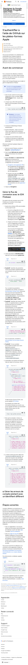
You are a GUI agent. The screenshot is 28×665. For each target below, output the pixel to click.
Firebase (2, 648)
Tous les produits (4, 652)
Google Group (4, 629)
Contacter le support (5, 625)
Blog (2, 613)
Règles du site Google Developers (19, 587)
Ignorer (14, 20)
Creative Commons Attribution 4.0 (12, 585)
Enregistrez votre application (15, 165)
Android (2, 644)
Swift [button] (7, 258)
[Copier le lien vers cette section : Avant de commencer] (4, 70)
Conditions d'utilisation (5, 657)
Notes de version (4, 631)
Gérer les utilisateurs (15, 531)
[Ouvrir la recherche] (16, 1)
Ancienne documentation (6, 636)
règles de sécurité (14, 533)
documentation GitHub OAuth (12, 291)
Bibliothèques (4, 606)
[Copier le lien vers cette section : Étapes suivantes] (20, 505)
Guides (2, 599)
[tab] (7, 258)
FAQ (2, 634)
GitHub (2, 608)
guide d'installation (17, 86)
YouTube (2, 620)
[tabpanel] (15, 263)
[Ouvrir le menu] (2, 1)
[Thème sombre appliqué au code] (22, 108)
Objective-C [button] (14, 258)
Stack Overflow (4, 627)
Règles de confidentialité (17, 657)
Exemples (3, 603)
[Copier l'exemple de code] (24, 108)
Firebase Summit (4, 615)
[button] (14, 495)
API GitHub (15, 401)
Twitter (2, 617)
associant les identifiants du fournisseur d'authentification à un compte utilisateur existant (12, 552)
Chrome (2, 646)
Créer (5, 26)
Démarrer (14, 23)
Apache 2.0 (22, 586)
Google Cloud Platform (5, 650)
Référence (3, 601)
